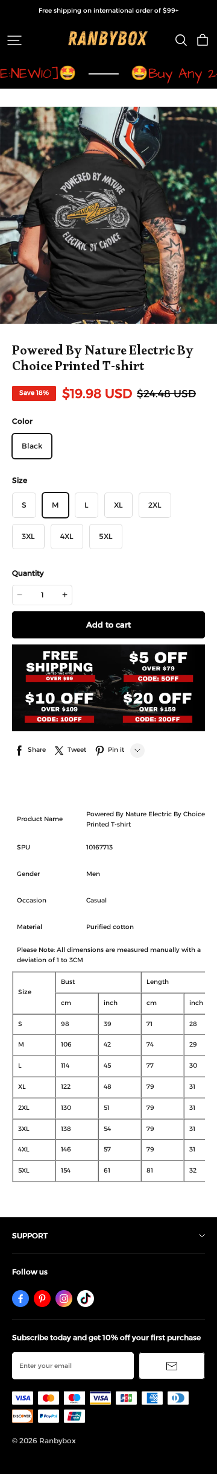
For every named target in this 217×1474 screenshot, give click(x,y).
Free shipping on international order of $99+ (108, 10)
